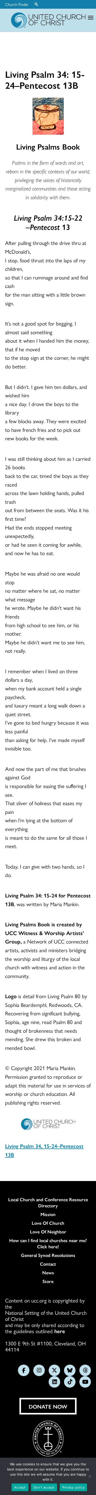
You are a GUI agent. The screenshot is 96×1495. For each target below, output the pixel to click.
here (59, 1331)
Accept (20, 1487)
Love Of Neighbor (48, 1232)
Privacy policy (73, 1487)
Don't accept (44, 1487)
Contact (48, 1264)
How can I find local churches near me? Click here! (48, 1243)
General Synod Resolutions (48, 1255)
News (48, 1272)
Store (48, 1281)
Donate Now (48, 1406)
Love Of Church (48, 1223)
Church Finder (16, 4)
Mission (48, 1214)
